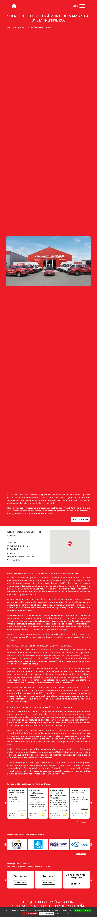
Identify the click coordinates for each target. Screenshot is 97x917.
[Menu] (82, 6)
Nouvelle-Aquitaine (16, 27)
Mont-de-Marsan (43, 27)
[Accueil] (13, 6)
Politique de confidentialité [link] (65, 914)
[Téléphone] (82, 905)
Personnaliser (46, 913)
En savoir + (20, 882)
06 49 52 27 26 (14, 560)
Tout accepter (84, 910)
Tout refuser (31, 913)
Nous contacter (80, 519)
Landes (30, 27)
